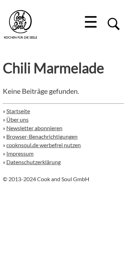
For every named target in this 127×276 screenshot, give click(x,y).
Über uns (17, 119)
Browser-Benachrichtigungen (42, 136)
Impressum (20, 153)
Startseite (18, 111)
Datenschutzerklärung (33, 162)
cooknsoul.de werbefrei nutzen (43, 145)
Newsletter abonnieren (34, 128)
